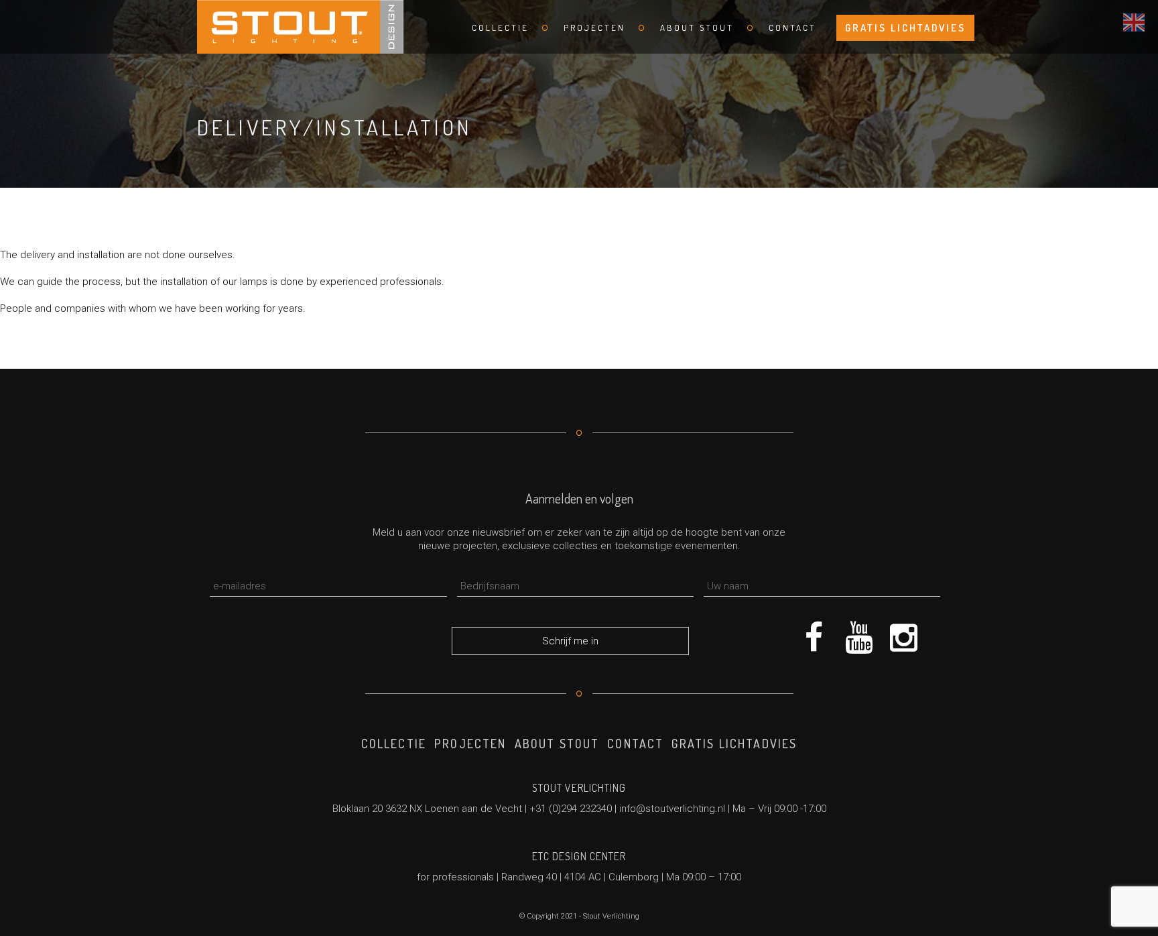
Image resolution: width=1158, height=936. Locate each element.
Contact (792, 27)
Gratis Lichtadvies (905, 27)
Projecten (594, 27)
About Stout (697, 27)
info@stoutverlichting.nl (672, 809)
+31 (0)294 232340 (570, 809)
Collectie (500, 27)
